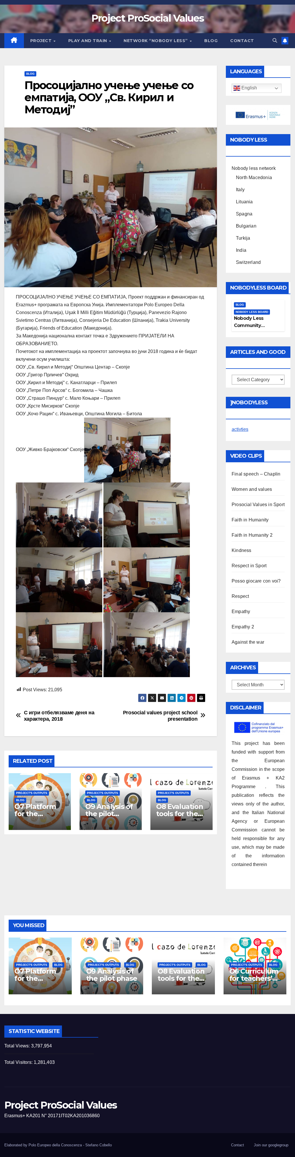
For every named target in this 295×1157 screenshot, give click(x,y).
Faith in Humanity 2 (252, 535)
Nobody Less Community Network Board (251, 325)
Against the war (248, 642)
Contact (242, 40)
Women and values (252, 489)
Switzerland (248, 262)
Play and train (88, 40)
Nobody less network (254, 168)
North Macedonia (254, 177)
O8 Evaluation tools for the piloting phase (180, 813)
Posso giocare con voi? (256, 580)
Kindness (241, 550)
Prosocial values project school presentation (160, 715)
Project (41, 40)
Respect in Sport (249, 565)
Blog (211, 40)
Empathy (241, 611)
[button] (275, 40)
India (241, 250)
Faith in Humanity (250, 519)
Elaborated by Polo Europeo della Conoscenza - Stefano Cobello (58, 1145)
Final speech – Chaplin (256, 474)
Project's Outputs (31, 793)
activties (240, 429)
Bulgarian (246, 225)
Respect (240, 596)
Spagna (244, 213)
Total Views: (17, 1045)
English (248, 88)
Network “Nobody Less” (156, 40)
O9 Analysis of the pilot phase (109, 813)
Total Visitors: (19, 1062)
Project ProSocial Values (147, 18)
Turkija (243, 238)
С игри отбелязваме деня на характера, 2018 (59, 715)
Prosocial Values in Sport (258, 504)
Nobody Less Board (252, 311)
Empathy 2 (243, 626)
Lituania (244, 201)
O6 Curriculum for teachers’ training (253, 978)
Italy (240, 189)
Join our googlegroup (271, 1145)
